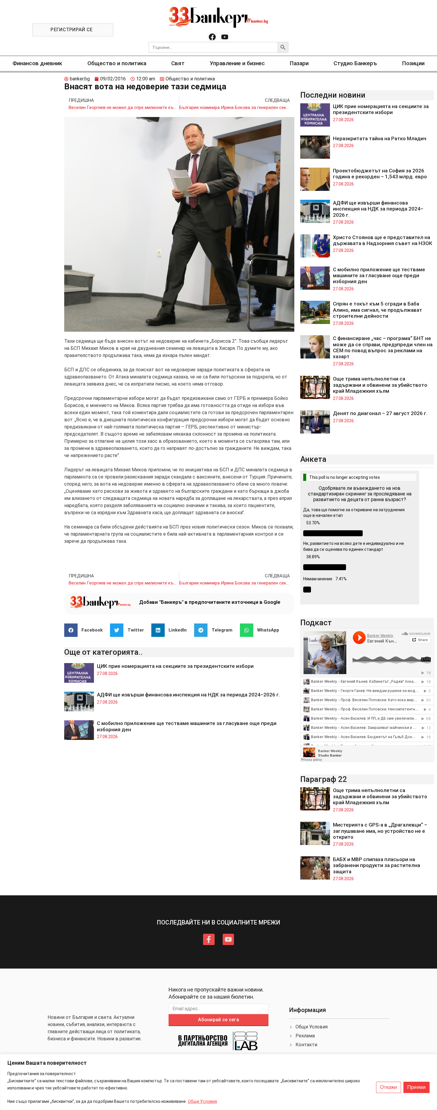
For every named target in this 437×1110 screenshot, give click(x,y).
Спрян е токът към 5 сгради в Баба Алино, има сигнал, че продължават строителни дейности (377, 310)
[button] (85, 630)
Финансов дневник (37, 63)
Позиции (413, 63)
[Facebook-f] (208, 939)
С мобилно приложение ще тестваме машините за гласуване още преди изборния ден (379, 275)
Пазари (299, 63)
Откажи (388, 1087)
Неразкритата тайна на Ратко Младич (379, 138)
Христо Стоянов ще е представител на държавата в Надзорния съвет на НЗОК (382, 240)
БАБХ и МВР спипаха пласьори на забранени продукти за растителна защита (376, 865)
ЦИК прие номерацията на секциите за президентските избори (175, 666)
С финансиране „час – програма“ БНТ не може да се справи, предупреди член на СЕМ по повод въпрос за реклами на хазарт (383, 347)
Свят (178, 63)
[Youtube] (225, 37)
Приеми (416, 1087)
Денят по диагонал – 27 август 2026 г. (380, 413)
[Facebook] (212, 37)
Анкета (313, 459)
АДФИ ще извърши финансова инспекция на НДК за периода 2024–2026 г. (188, 695)
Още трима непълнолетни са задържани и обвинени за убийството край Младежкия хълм (380, 385)
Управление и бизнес (237, 63)
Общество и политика (116, 63)
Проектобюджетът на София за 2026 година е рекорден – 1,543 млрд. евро (380, 174)
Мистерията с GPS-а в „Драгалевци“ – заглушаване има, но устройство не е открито (380, 831)
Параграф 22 (323, 779)
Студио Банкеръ (355, 63)
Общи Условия (202, 1101)
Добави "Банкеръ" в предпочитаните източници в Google (209, 602)
